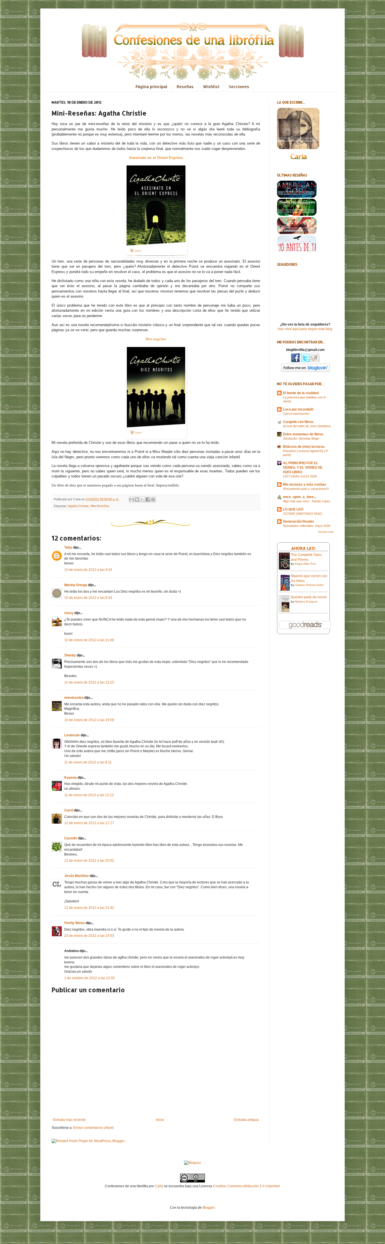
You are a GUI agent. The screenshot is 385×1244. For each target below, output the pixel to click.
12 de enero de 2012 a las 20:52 (89, 861)
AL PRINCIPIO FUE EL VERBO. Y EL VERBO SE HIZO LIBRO (302, 467)
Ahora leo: (303, 548)
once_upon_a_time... (299, 497)
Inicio (160, 1120)
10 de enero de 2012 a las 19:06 (89, 720)
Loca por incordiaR (298, 409)
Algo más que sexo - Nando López (306, 501)
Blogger (208, 1208)
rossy (69, 613)
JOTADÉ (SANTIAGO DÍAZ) (302, 513)
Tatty (68, 547)
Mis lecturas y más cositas (304, 484)
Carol (68, 810)
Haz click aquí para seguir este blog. (305, 329)
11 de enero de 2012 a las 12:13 (89, 795)
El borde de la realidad (300, 393)
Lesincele (72, 735)
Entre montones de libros (303, 434)
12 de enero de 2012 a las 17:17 (89, 823)
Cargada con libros (298, 422)
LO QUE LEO (293, 509)
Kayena (70, 778)
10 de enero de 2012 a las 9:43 (88, 570)
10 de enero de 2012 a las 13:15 (89, 682)
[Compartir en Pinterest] (153, 499)
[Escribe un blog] (137, 499)
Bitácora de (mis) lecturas (304, 447)
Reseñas (185, 86)
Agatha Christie (78, 506)
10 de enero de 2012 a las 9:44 (88, 598)
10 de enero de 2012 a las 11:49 (89, 640)
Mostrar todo (325, 532)
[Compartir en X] (142, 499)
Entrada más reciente (69, 1120)
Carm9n (70, 838)
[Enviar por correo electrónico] (131, 499)
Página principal (151, 86)
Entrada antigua (246, 1120)
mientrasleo (73, 698)
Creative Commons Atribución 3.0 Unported (246, 1186)
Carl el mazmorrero (296, 413)
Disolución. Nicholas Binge (301, 438)
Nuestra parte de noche (309, 597)
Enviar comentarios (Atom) (93, 1128)
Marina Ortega (75, 585)
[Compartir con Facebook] (148, 499)
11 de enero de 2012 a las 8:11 (88, 762)
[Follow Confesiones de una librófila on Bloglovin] (305, 371)
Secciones (239, 86)
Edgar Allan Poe (305, 563)
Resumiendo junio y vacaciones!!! (306, 488)
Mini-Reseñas (99, 506)
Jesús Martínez (76, 876)
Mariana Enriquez (306, 601)
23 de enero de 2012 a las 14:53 (89, 936)
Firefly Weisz (74, 923)
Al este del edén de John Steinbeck (307, 426)
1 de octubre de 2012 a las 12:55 (89, 978)
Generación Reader (298, 521)
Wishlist (211, 86)
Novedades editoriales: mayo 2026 (306, 525)
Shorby (70, 655)
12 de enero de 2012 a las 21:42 (89, 908)
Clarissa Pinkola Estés (309, 584)
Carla (159, 1186)
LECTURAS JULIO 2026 (300, 476)
